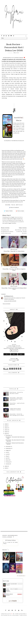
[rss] (22, 610)
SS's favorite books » (21, 575)
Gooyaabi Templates (19, 615)
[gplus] (6, 36)
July (7, 452)
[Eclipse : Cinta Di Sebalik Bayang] (12, 557)
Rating (6, 581)
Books (10, 52)
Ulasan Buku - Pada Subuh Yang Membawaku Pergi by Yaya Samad (16, 399)
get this (14, 361)
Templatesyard (20, 613)
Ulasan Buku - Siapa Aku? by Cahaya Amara (14, 251)
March (7, 460)
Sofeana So (8, 591)
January (8, 463)
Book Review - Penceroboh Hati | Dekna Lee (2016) (15, 437)
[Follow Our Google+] (21, 354)
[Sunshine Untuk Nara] (19, 568)
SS (3, 542)
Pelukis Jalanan (9, 594)
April (7, 458)
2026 (6, 424)
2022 (6, 431)
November (8, 446)
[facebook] (2, 36)
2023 (6, 429)
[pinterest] (9, 36)
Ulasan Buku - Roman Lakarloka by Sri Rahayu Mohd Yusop (14, 289)
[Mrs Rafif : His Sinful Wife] (6, 556)
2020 (6, 466)
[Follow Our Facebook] (6, 354)
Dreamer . (8, 595)
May (7, 456)
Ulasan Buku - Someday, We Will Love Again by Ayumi (14, 270)
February (8, 461)
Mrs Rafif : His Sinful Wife (11, 583)
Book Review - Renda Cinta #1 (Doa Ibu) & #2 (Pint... (15, 443)
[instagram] (13, 36)
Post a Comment (6, 303)
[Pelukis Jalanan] (19, 556)
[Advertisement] (14, 512)
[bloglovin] (11, 36)
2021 (6, 433)
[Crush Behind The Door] (6, 567)
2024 (6, 427)
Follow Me (14, 350)
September (8, 448)
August (7, 450)
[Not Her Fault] (12, 567)
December (8, 435)
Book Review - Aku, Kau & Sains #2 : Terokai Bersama (15, 440)
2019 (6, 468)
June (7, 454)
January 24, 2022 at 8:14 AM (10, 301)
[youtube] (18, 610)
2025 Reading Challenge (10, 540)
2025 (6, 426)
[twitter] (4, 36)
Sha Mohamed (7, 296)
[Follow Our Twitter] (14, 354)
